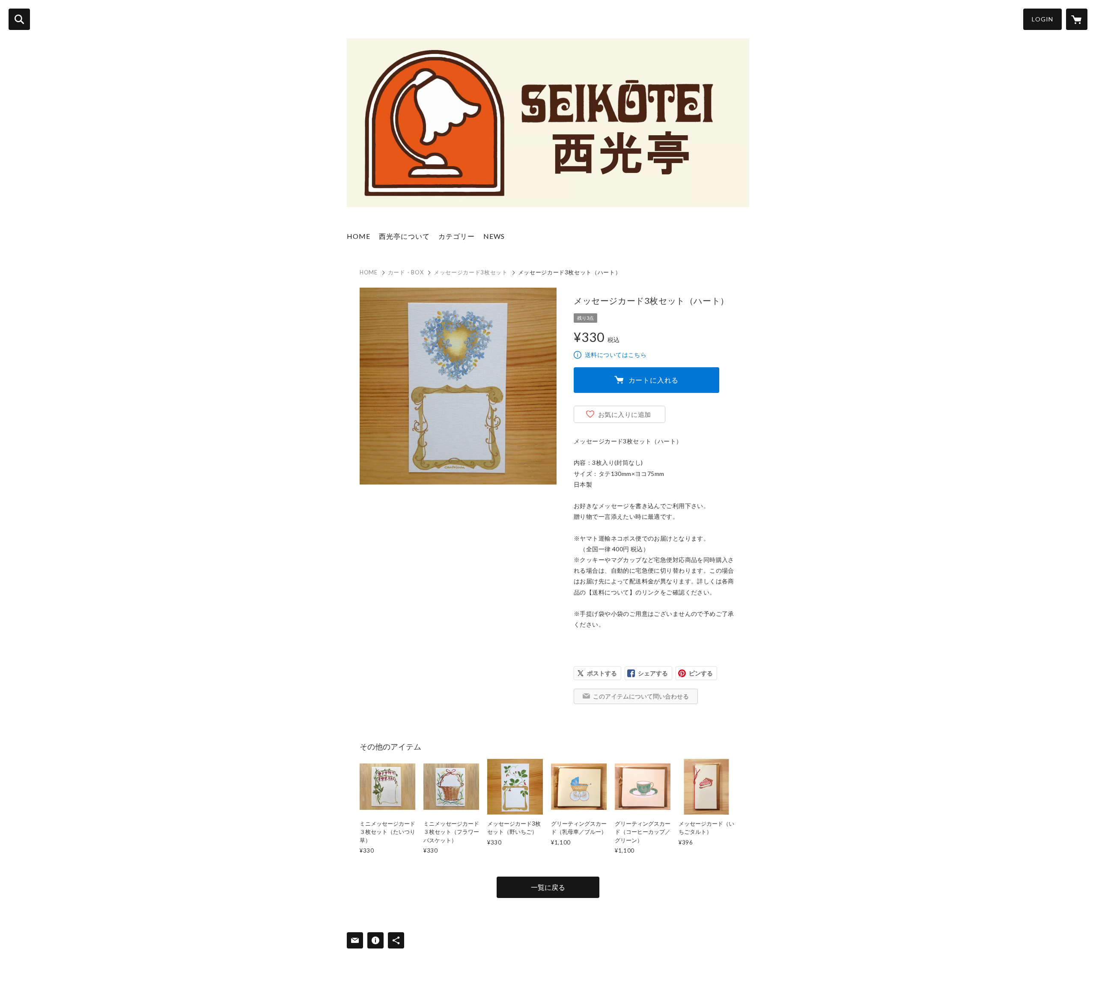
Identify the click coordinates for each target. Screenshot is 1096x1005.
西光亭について (404, 236)
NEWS (494, 236)
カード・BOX (406, 272)
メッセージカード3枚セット (470, 272)
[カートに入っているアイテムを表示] (1076, 19)
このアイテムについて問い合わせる (641, 696)
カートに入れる (653, 380)
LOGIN (1042, 19)
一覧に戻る (548, 887)
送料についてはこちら (615, 354)
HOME (358, 236)
